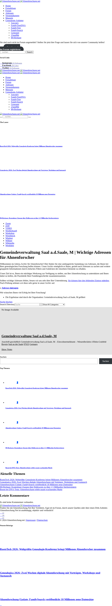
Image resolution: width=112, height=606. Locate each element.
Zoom (8, 223)
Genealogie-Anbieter (14, 20)
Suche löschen (6, 302)
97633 (26, 344)
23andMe (15, 35)
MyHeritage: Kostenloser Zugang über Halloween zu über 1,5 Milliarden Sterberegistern (29, 218)
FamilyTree (16, 28)
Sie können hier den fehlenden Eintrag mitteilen (88, 280)
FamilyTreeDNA (18, 25)
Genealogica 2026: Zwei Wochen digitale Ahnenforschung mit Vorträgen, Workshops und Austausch (33, 170)
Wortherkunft (11, 231)
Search (30, 52)
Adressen (9, 13)
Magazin (9, 18)
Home (8, 6)
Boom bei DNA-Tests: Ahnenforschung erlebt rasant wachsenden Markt (28, 468)
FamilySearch (17, 30)
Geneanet (15, 33)
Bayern (5, 344)
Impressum (31, 520)
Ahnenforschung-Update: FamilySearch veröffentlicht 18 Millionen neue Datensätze (27, 194)
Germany (34, 344)
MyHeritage (16, 38)
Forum (8, 11)
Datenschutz (42, 520)
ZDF (7, 226)
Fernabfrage (10, 8)
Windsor (9, 238)
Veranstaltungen (12, 15)
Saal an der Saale (15, 344)
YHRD (8, 228)
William (8, 240)
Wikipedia (9, 243)
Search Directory (7, 304)
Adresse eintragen (10, 288)
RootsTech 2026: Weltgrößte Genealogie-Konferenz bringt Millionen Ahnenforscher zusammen (31, 146)
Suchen (3, 357)
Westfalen (9, 245)
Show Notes (7, 349)
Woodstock (10, 236)
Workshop (9, 233)
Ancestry (15, 23)
